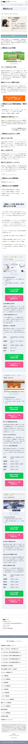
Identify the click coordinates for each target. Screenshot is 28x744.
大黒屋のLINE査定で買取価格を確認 (14, 408)
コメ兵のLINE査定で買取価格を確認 (14, 528)
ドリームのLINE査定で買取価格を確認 (14, 290)
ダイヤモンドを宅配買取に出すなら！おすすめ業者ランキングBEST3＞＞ (19, 129)
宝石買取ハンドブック (7, 621)
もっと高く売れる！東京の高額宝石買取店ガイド (13, 623)
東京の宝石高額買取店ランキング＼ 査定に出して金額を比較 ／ (14, 98)
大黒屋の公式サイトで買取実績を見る (14, 416)
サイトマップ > (14, 737)
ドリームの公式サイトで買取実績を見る (14, 297)
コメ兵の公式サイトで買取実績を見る (14, 535)
